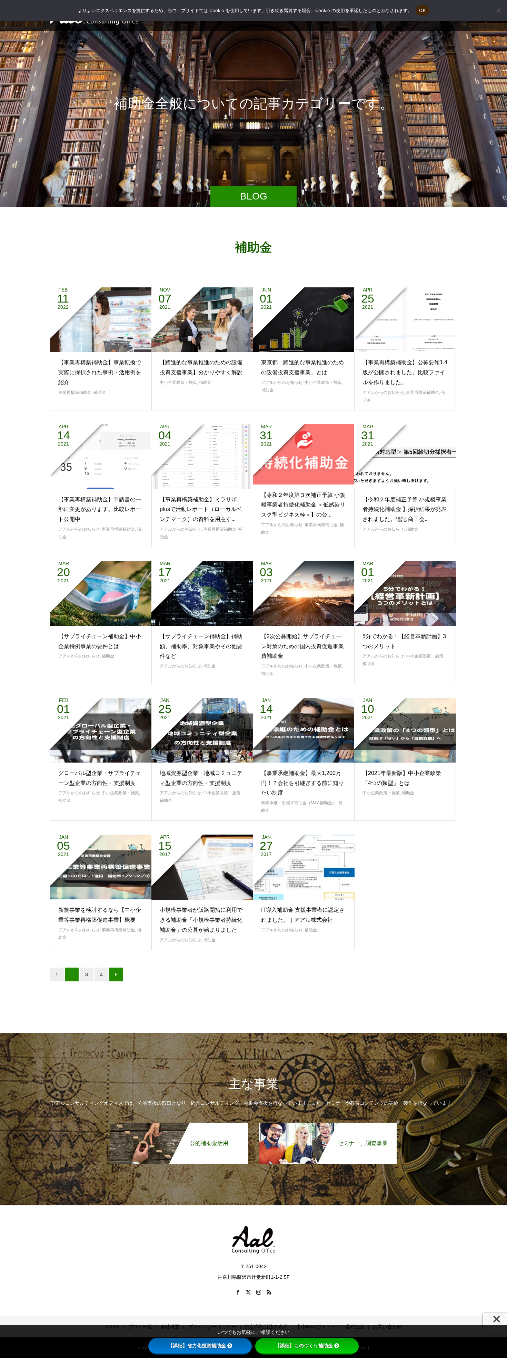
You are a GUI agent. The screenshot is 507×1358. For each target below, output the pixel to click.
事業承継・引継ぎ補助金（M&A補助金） (298, 802)
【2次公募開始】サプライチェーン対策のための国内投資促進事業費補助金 (302, 646)
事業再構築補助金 (74, 392)
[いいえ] (498, 10)
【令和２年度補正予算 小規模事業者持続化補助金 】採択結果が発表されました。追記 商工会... (404, 509)
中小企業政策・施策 (178, 382)
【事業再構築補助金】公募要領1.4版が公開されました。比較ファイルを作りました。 (404, 372)
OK (422, 10)
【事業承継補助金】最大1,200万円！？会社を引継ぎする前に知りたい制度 (302, 783)
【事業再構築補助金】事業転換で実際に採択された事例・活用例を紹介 (99, 372)
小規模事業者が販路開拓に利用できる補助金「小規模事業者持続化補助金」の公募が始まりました (201, 920)
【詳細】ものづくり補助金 (304, 1345)
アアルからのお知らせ (281, 382)
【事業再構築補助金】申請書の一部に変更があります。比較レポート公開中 (99, 509)
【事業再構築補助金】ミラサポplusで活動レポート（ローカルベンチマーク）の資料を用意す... (201, 509)
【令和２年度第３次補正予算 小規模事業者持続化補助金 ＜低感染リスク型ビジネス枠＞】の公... (303, 505)
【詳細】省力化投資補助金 (197, 1345)
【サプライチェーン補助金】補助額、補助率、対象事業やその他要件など (201, 646)
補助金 (99, 392)
